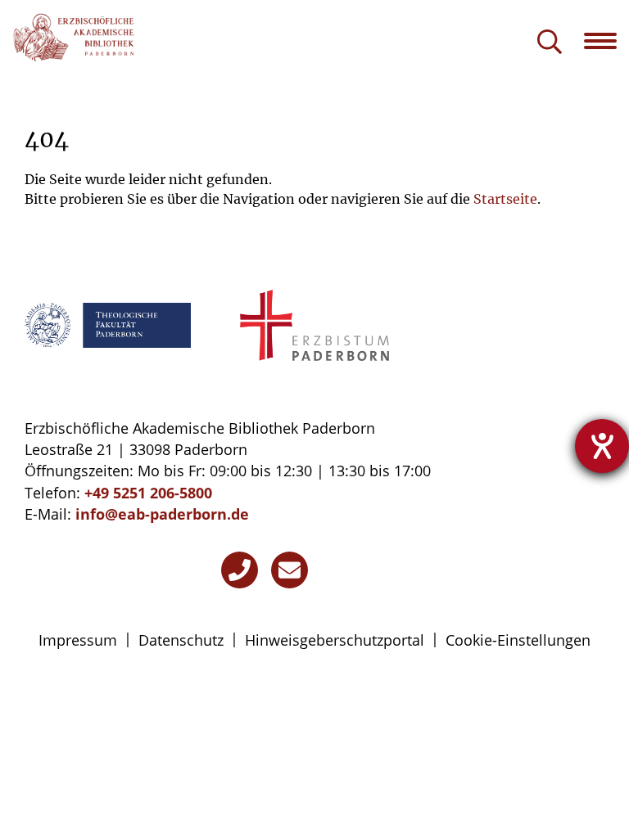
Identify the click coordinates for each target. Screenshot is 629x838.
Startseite (505, 199)
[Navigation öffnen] (606, 40)
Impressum (77, 640)
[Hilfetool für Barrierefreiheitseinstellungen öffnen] (602, 446)
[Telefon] (239, 570)
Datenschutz (181, 640)
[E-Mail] (289, 570)
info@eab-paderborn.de (162, 514)
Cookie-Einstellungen (518, 640)
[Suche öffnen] (549, 43)
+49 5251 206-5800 (148, 492)
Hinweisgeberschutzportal (334, 640)
